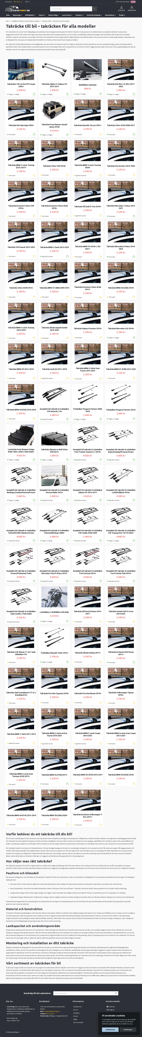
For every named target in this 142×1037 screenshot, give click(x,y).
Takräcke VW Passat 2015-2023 (21, 247)
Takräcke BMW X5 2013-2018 (21, 369)
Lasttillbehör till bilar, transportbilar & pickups (25, 21)
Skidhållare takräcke (87, 85)
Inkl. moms (17, 2)
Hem (8, 15)
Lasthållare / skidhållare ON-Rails (54, 612)
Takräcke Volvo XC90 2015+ (21, 288)
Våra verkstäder (78, 1022)
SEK (26, 2)
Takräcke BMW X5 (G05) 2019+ (121, 288)
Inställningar (128, 1029)
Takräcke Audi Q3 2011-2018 (54, 369)
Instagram (111, 1010)
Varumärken (109, 15)
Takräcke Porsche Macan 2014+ (87, 693)
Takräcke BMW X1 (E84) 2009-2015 (54, 288)
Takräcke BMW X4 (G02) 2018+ (121, 775)
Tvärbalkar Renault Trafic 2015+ (54, 653)
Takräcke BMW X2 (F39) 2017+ (54, 775)
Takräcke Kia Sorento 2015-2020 (121, 166)
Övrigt (121, 15)
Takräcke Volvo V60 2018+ (54, 166)
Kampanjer (10, 19)
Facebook (111, 1007)
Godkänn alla (110, 1029)
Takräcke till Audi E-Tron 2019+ (87, 207)
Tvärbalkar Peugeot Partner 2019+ (121, 410)
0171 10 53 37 (50, 1014)
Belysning (16, 15)
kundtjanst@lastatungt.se (52, 1011)
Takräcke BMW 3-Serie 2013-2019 (54, 247)
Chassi (41, 15)
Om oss (75, 1010)
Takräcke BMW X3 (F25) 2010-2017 (87, 775)
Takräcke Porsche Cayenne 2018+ (54, 693)
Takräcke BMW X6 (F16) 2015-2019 (21, 815)
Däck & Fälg (52, 15)
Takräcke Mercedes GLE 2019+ (121, 328)
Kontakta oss (77, 1007)
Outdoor (78, 15)
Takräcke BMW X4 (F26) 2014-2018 (21, 410)
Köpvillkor (76, 1013)
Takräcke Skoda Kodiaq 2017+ (88, 653)
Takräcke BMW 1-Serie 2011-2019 (21, 734)
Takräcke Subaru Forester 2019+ (88, 328)
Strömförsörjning (93, 15)
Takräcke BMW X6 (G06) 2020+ (54, 815)
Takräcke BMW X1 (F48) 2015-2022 (121, 369)
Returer (75, 1016)
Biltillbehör (29, 15)
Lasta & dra (66, 15)
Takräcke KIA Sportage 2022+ (21, 125)
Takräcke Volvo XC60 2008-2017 (121, 125)
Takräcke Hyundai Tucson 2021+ (87, 125)
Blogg (75, 1019)
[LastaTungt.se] (17, 8)
